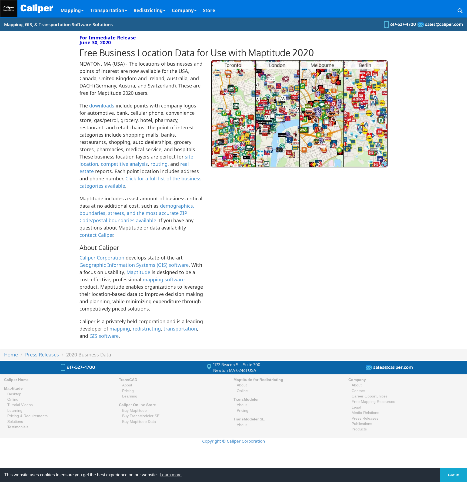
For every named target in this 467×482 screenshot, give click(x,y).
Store (209, 10)
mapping (119, 328)
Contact (358, 391)
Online (12, 399)
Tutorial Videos (20, 405)
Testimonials (17, 427)
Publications (362, 424)
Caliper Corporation (101, 257)
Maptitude (138, 272)
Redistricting (148, 10)
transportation (180, 328)
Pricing (128, 391)
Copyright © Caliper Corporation (233, 441)
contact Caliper (96, 235)
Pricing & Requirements (27, 416)
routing (159, 164)
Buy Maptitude (134, 411)
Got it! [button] (453, 475)
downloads (101, 105)
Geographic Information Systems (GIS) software (134, 265)
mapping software (164, 279)
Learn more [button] (171, 475)
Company (183, 10)
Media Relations (365, 413)
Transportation (107, 10)
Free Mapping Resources (373, 402)
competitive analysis (124, 164)
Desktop (14, 394)
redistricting (147, 328)
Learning (14, 411)
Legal (356, 407)
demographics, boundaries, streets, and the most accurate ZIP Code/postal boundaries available (136, 213)
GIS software (104, 336)
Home (11, 354)
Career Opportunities (370, 396)
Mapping (71, 10)
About (127, 385)
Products (359, 429)
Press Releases (42, 354)
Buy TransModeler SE (140, 416)
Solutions (15, 422)
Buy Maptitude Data (139, 422)
